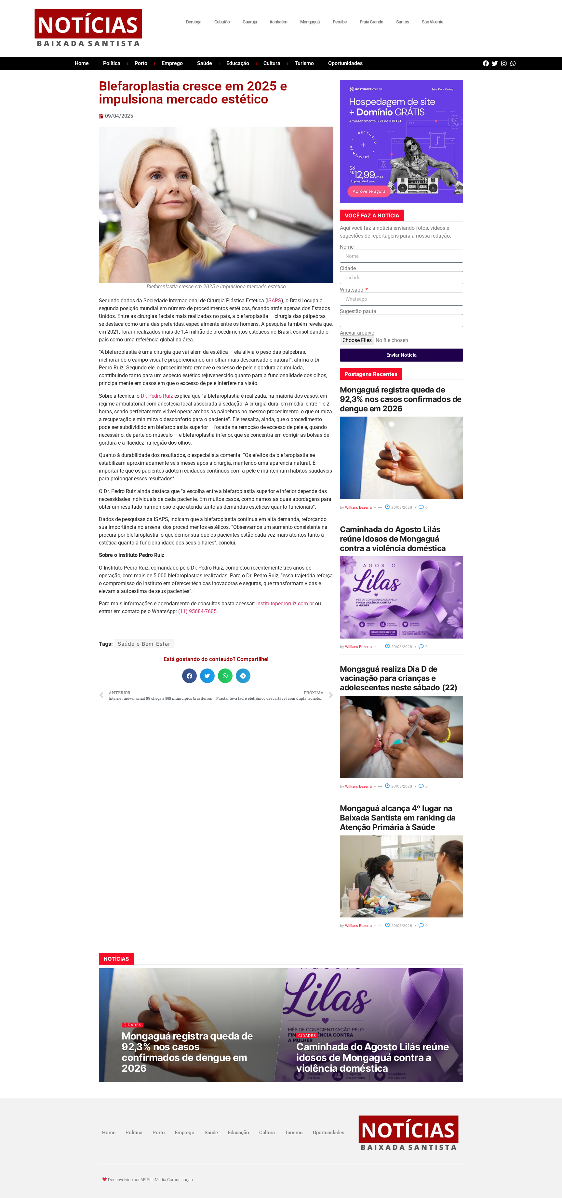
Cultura (271, 63)
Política (111, 63)
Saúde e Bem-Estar (144, 643)
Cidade (348, 268)
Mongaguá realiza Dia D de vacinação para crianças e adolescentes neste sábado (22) (399, 678)
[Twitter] (495, 63)
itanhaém (278, 21)
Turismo (304, 63)
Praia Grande (371, 21)
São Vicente (432, 21)
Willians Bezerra (358, 507)
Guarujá (250, 21)
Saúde (204, 63)
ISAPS (274, 300)
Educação (237, 63)
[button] (189, 675)
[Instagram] (504, 63)
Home (82, 63)
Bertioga (193, 21)
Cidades (133, 1024)
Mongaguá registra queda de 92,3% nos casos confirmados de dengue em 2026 (401, 399)
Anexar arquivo (357, 333)
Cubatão (222, 21)
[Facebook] (486, 63)
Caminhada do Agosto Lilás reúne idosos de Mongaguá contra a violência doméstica (393, 539)
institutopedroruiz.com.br (285, 603)
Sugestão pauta (358, 311)
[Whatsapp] (513, 63)
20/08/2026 (401, 507)
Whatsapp (352, 290)
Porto (141, 63)
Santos (402, 21)
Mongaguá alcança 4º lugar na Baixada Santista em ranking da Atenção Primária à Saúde (398, 818)
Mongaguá (310, 21)
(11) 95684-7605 (197, 611)
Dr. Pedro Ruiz (157, 396)
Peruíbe (340, 21)
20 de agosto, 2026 (144, 1081)
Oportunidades (345, 63)
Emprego (172, 63)
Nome (347, 247)
